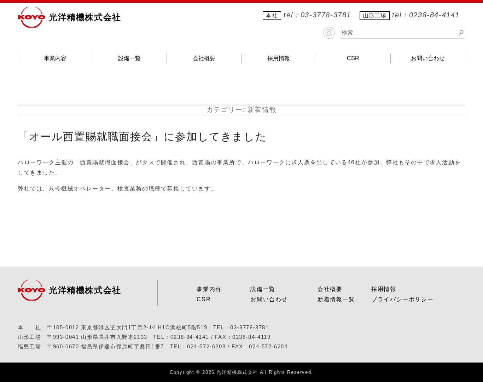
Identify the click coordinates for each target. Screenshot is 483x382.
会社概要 (204, 58)
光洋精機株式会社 (85, 17)
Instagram (329, 33)
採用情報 (278, 58)
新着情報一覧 (336, 299)
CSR (353, 58)
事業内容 (55, 58)
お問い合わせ (428, 58)
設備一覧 (129, 58)
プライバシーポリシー (402, 299)
